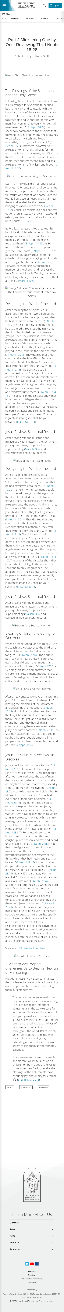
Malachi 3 (31, 449)
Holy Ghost (43, 1087)
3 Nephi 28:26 (39, 881)
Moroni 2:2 (44, 262)
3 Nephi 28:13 (40, 843)
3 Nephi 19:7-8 (15, 354)
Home (4, 18)
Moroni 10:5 (26, 281)
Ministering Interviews (32, 948)
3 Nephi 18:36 (34, 243)
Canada (5, 14)
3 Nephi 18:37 (40, 251)
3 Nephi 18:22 (36, 127)
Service (10, 1087)
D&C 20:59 (28, 221)
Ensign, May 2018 (28, 1079)
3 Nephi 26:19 (45, 730)
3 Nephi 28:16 (25, 862)
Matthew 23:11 (26, 421)
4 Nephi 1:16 (24, 745)
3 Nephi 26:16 (46, 666)
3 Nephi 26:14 (28, 655)
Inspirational (26, 1087)
